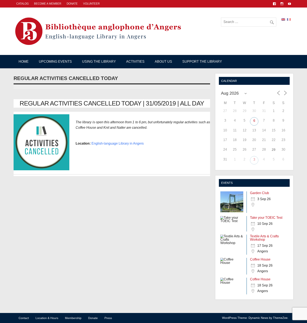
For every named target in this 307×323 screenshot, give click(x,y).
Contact (24, 318)
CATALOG (22, 3)
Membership (73, 318)
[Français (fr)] (289, 19)
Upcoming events (55, 61)
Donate (72, 3)
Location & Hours (47, 318)
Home (24, 61)
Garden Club (259, 193)
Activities (135, 61)
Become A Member (47, 3)
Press (108, 318)
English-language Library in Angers (117, 143)
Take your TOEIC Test (266, 217)
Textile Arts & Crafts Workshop (264, 237)
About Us (163, 61)
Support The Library (202, 61)
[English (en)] (283, 19)
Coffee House (260, 259)
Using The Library (99, 61)
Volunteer (91, 3)
